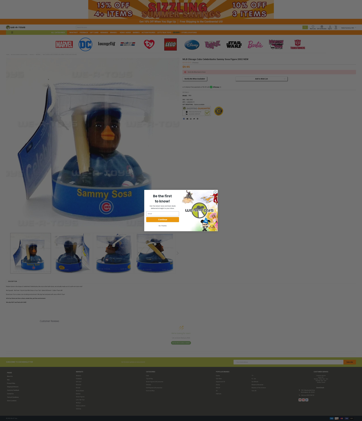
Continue (162, 219)
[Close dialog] (215, 192)
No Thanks (163, 226)
